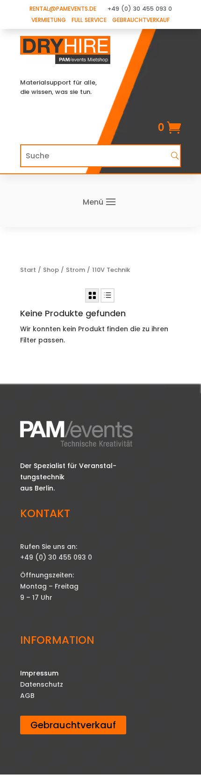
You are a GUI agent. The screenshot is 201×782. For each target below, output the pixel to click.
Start (28, 269)
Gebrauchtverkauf (141, 20)
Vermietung (48, 20)
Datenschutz (41, 684)
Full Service (89, 20)
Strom (75, 269)
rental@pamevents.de (62, 9)
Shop (51, 269)
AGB (27, 695)
